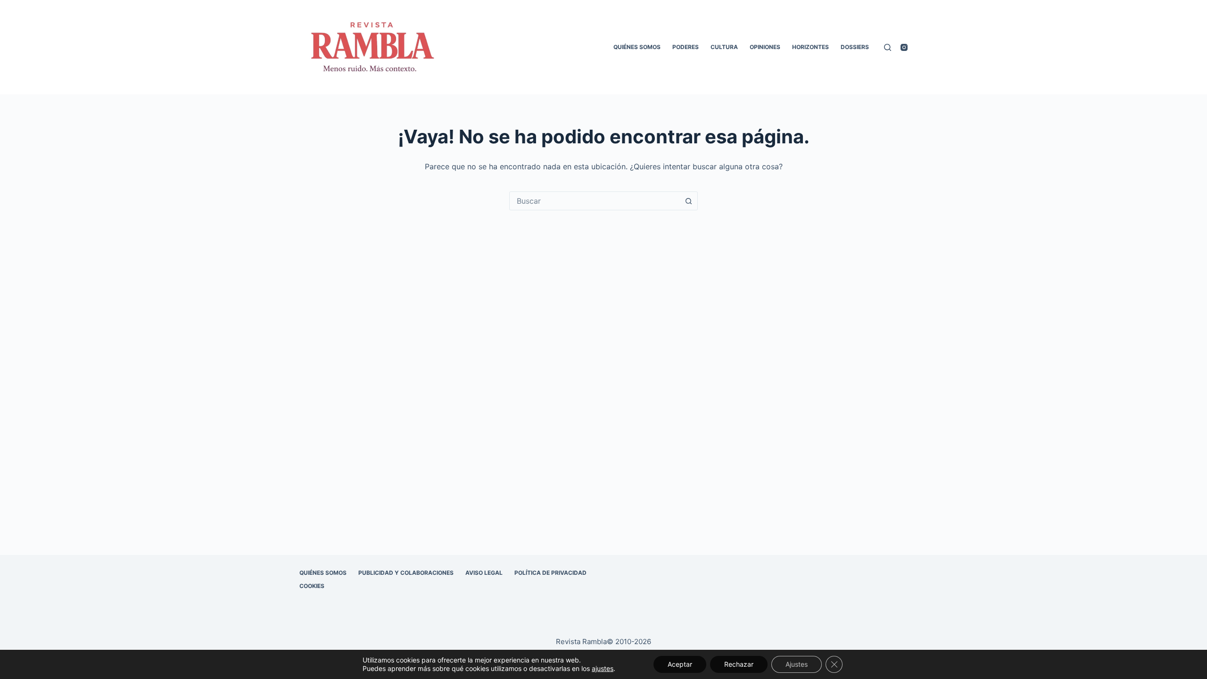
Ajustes (796, 664)
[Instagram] (904, 47)
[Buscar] (887, 47)
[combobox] (594, 200)
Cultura (724, 46)
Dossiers (855, 46)
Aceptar (680, 664)
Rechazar (738, 664)
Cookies (311, 585)
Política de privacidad (550, 572)
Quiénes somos (637, 46)
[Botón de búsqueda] (688, 201)
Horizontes (810, 46)
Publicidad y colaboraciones (406, 572)
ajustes (602, 668)
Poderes (685, 46)
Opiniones (765, 46)
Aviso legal (484, 572)
